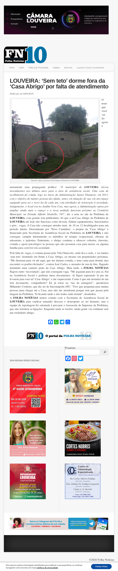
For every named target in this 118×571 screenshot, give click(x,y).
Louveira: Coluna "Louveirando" (90, 67)
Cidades (56, 67)
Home (12, 67)
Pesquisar (70, 347)
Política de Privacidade (38, 67)
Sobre (21, 67)
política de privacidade (47, 567)
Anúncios (68, 67)
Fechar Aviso (101, 566)
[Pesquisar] (105, 352)
